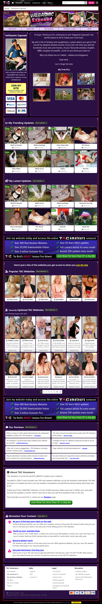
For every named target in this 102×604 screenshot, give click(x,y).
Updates (27, 3)
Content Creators (81, 571)
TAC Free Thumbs (13, 583)
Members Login (69, 29)
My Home (12, 29)
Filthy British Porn (22, 443)
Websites (19, 3)
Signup (91, 3)
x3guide (84, 448)
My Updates (48, 29)
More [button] (50, 3)
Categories (36, 3)
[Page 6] (57, 392)
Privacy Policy (66, 602)
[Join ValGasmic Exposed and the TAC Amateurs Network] (10, 98)
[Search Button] (85, 2)
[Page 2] (54, 392)
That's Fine (76, 602)
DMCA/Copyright (58, 580)
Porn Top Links (74, 458)
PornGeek (37, 435)
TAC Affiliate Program (82, 574)
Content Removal (58, 583)
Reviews (47, 497)
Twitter (9, 586)
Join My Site (82, 265)
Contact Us (33, 577)
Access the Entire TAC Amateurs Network (16, 88)
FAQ (31, 574)
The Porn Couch (65, 443)
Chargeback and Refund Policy (61, 587)
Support (32, 571)
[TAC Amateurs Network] (6, 2)
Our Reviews (11, 571)
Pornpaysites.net (29, 451)
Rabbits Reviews (39, 458)
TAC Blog (10, 580)
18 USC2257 (57, 571)
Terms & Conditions (59, 574)
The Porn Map (68, 435)
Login (44, 3)
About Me (30, 29)
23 (60, 392)
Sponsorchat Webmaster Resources (83, 578)
